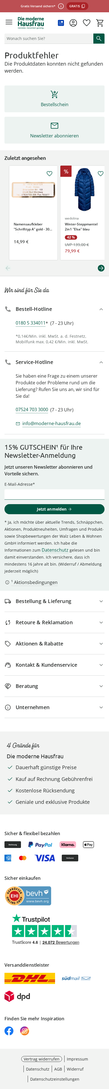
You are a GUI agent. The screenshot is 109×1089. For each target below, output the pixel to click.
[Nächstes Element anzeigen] (101, 268)
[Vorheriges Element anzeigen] (7, 268)
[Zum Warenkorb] (100, 22)
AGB (58, 1069)
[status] (48, 38)
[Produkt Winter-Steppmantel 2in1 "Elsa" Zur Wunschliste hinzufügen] (100, 174)
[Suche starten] (99, 39)
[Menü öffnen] (8, 23)
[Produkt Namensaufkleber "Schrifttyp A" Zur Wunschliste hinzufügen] (49, 174)
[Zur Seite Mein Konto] (73, 22)
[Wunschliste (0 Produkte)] (86, 22)
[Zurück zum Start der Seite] (103, 1049)
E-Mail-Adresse (18, 484)
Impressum (77, 1059)
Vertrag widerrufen (42, 1059)
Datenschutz (55, 550)
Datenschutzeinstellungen (54, 1079)
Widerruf (75, 1069)
